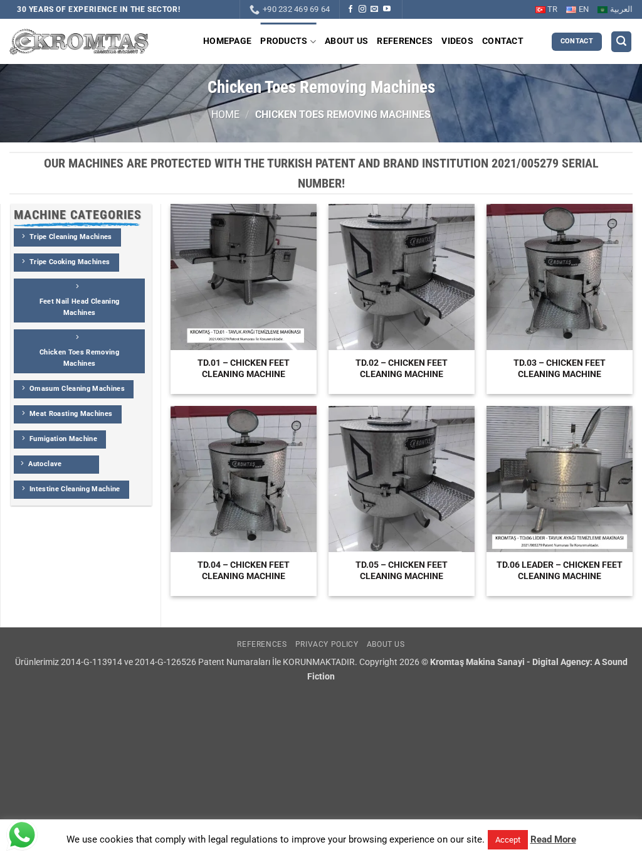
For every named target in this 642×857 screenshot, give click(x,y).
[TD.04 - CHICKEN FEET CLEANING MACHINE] (244, 479)
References (405, 41)
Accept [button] (507, 839)
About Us (346, 41)
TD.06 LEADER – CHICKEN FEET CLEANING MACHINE (560, 570)
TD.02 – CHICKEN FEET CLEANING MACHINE (401, 368)
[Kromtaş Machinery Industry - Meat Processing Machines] (79, 41)
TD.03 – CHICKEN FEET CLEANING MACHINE (559, 368)
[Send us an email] (374, 9)
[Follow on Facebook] (350, 9)
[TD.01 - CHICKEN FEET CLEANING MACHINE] (244, 277)
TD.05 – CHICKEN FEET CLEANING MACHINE (401, 570)
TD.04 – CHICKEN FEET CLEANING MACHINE (243, 570)
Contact (503, 41)
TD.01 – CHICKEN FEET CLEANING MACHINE (243, 368)
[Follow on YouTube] (387, 9)
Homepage (227, 41)
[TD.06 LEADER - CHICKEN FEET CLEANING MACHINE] (560, 479)
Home (225, 114)
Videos (457, 41)
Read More (553, 839)
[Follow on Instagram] (362, 9)
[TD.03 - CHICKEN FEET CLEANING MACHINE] (560, 277)
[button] (621, 41)
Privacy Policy (327, 644)
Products (283, 41)
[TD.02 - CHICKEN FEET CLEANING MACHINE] (402, 277)
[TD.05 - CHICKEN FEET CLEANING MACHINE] (402, 479)
